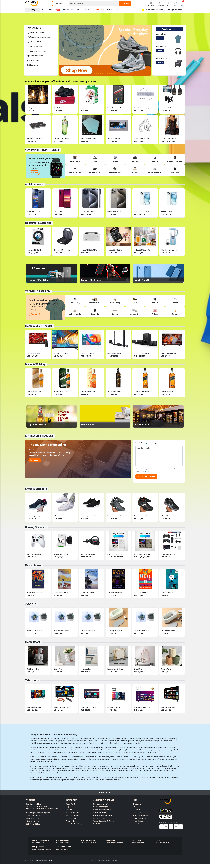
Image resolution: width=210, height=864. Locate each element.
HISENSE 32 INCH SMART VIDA (169, 353)
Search (126, 3)
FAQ (134, 807)
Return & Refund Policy (74, 824)
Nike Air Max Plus (60, 108)
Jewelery (30, 603)
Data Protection (71, 818)
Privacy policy (71, 821)
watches (88, 752)
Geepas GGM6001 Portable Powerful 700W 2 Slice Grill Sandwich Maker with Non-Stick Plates (62, 250)
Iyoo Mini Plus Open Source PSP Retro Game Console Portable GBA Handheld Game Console (115, 554)
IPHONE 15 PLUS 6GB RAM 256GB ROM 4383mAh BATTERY (142, 212)
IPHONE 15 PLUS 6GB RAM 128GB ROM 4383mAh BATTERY (169, 212)
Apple (158, 768)
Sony (162, 768)
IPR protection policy (73, 815)
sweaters (167, 747)
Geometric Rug (86, 669)
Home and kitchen (36, 56)
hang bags (103, 752)
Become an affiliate (99, 812)
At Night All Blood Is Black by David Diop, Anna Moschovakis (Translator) (169, 592)
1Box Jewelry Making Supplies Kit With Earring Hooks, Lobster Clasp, (142, 108)
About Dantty (71, 804)
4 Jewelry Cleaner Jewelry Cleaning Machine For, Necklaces (89, 631)
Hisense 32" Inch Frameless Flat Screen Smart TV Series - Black (115, 707)
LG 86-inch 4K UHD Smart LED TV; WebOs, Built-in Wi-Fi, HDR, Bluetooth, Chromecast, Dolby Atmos (35, 353)
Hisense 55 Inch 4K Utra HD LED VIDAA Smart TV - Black (169, 707)
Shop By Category (83, 9)
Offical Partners (112, 9)
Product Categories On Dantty (103, 821)
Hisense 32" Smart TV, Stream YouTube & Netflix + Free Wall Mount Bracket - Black (142, 707)
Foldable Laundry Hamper (115, 669)
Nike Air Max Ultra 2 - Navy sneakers (115, 516)
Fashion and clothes (37, 32)
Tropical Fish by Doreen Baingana (35, 592)
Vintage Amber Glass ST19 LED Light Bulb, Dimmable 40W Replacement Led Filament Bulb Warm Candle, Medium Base (35, 108)
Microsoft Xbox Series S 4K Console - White (62, 554)
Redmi (173, 768)
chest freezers (171, 759)
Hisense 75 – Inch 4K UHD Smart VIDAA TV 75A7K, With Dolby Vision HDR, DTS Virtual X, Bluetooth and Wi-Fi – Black (89, 353)
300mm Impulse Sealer (115, 138)
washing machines (43, 761)
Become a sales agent (100, 807)
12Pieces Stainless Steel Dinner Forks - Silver (142, 138)
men (60, 750)
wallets (110, 752)
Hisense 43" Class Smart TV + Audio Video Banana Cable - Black (62, 707)
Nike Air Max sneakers (142, 516)
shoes (161, 747)
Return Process (138, 824)
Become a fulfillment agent (102, 815)
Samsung (142, 768)
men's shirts (115, 750)
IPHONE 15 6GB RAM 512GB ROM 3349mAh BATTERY (89, 212)
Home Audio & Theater (38, 326)
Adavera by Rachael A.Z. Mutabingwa (89, 592)
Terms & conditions (73, 812)
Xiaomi (167, 768)
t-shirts (122, 750)
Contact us (137, 810)
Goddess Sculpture (33, 669)
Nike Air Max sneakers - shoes (169, 516)
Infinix (149, 768)
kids (72, 750)
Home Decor (32, 642)
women (65, 750)
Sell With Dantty (98, 9)
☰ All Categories (32, 10)
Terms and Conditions (33, 860)
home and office (72, 759)
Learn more (35, 460)
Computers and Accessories (40, 37)
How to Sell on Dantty (140, 815)
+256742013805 (34, 821)
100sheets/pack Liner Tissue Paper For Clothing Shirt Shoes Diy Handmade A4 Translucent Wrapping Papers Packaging (89, 138)
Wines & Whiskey (35, 364)
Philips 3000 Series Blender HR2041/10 (142, 250)
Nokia (137, 768)
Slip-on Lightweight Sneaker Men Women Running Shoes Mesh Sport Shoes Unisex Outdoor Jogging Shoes (89, 516)
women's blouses (139, 750)
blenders (33, 761)
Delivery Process (138, 821)
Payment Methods (139, 818)
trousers (129, 750)
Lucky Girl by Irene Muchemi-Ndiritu (142, 592)
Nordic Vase (58, 669)
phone (72, 766)
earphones (62, 773)
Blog (67, 807)
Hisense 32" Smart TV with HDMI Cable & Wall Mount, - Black (169, 108)
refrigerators (161, 759)
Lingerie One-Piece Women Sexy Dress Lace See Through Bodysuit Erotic (169, 138)
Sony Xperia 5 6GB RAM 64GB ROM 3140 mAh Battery (62, 212)
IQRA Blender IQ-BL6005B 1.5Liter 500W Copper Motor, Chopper (169, 250)
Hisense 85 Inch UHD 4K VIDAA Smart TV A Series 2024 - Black (35, 707)
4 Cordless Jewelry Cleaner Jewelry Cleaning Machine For (35, 631)
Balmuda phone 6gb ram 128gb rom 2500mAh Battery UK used (115, 108)
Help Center (137, 804)
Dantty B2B (97, 824)
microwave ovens (150, 759)
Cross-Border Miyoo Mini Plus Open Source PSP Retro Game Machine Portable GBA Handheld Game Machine (142, 554)
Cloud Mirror (138, 669)
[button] (63, 50)
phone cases (52, 773)
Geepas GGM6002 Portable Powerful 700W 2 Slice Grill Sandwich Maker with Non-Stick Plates (115, 250)
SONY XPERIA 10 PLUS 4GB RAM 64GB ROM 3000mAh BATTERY (35, 212)
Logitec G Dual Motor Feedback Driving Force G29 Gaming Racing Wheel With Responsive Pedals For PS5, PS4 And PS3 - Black (89, 554)
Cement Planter (166, 669)
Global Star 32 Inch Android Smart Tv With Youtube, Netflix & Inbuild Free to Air (89, 707)
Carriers (69, 810)
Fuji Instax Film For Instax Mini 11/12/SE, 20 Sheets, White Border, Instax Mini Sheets (89, 108)
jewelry (174, 747)
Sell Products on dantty (101, 804)
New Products (68, 9)
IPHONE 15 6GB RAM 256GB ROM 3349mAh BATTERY (115, 212)
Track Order (137, 812)
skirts (154, 750)
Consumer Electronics (38, 51)
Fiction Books (33, 565)
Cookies (50, 860)
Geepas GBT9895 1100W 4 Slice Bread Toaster (89, 250)
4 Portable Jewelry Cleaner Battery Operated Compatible (142, 631)
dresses (148, 750)
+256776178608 (34, 818)
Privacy (44, 860)
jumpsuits (160, 750)
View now (160, 38)
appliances (47, 759)
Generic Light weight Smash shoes (35, 516)
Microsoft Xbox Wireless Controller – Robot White (35, 554)
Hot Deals (54, 9)
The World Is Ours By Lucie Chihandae (115, 592)
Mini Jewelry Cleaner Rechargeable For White (169, 631)
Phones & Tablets (36, 42)
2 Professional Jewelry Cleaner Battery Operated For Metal (62, 631)
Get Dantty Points (99, 818)
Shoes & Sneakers (36, 488)
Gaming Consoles (35, 527)
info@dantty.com (34, 815)
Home (44, 9)
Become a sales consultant (102, 810)
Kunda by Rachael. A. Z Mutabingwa (62, 592)
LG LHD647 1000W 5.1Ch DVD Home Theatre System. (115, 353)
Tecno (153, 768)
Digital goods (34, 60)
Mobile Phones (34, 184)
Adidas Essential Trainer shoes (62, 516)
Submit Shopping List (146, 476)
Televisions (34, 65)
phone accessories (158, 770)
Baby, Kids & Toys (36, 46)
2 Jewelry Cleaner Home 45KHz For (115, 631)
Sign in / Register (177, 10)
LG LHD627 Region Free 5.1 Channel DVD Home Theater (142, 353)
